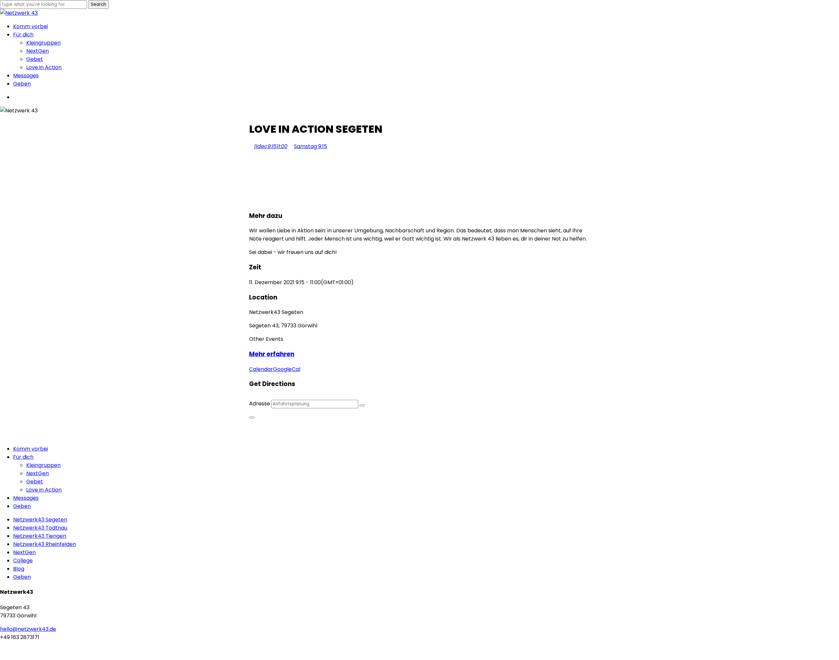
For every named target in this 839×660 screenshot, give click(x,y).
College (23, 560)
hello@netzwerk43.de (28, 629)
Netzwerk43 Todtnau (40, 528)
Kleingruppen (43, 465)
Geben (22, 506)
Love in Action (44, 490)
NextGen (37, 473)
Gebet (34, 481)
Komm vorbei (30, 449)
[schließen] (251, 417)
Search (98, 4)
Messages (26, 498)
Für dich (23, 457)
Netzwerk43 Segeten (40, 519)
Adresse (259, 403)
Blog (18, 569)
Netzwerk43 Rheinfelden (44, 544)
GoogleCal (286, 369)
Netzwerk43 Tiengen (39, 536)
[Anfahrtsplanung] (362, 405)
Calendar (261, 369)
